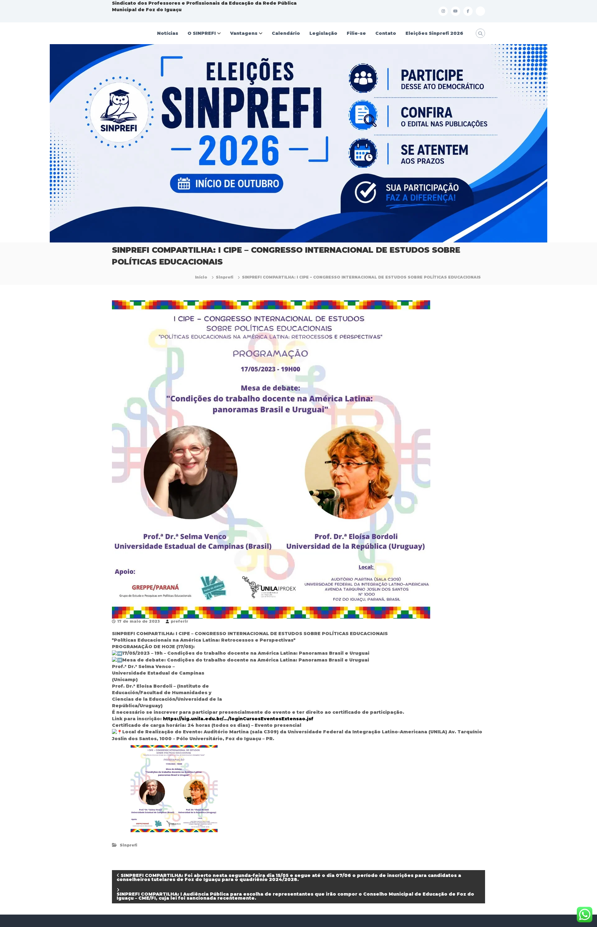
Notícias (167, 33)
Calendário (286, 33)
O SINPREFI (201, 33)
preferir (179, 621)
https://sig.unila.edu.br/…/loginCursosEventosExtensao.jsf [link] (238, 719)
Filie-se (356, 33)
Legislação (323, 33)
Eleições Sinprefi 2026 (434, 33)
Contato (385, 33)
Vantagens (243, 33)
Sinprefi (224, 277)
